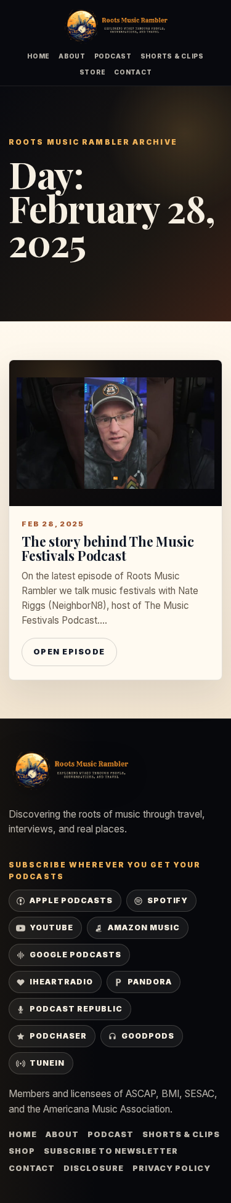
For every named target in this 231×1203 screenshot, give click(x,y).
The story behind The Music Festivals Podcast (107, 548)
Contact (133, 72)
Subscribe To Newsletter (111, 1151)
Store (92, 72)
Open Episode (69, 651)
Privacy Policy (171, 1168)
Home (38, 56)
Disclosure (93, 1168)
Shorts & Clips (172, 56)
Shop (22, 1151)
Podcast (113, 56)
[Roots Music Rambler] (116, 26)
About (72, 56)
